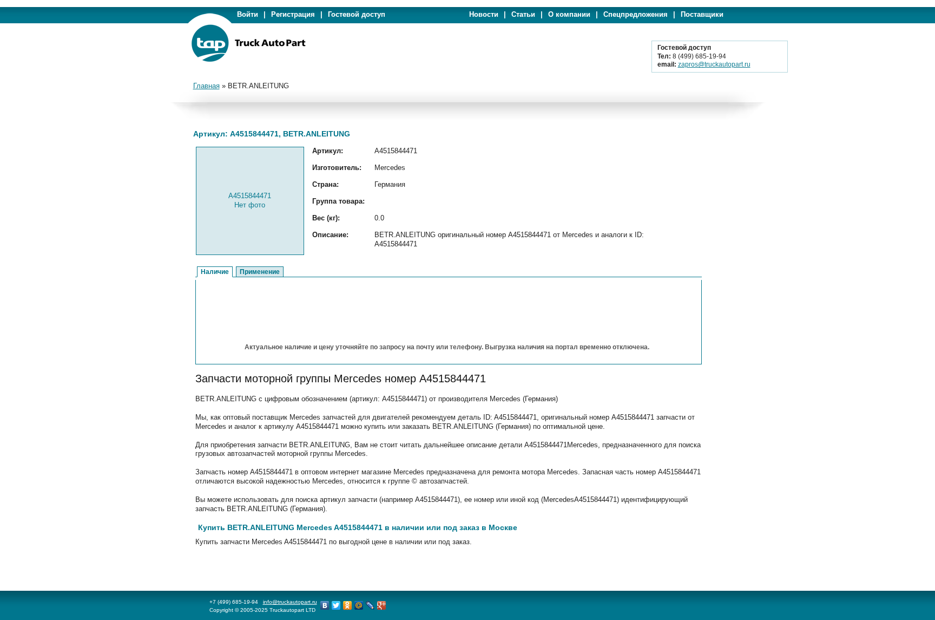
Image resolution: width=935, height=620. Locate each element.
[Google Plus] (381, 605)
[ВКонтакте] (325, 605)
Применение (260, 272)
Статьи (523, 14)
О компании (569, 14)
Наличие (215, 272)
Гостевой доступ (356, 14)
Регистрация (293, 14)
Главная (206, 86)
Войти (247, 14)
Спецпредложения (635, 14)
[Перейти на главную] (248, 60)
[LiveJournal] (370, 605)
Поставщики (702, 14)
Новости (483, 14)
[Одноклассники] (347, 605)
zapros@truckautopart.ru (714, 64)
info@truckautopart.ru (290, 602)
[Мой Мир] (359, 605)
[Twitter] (336, 605)
